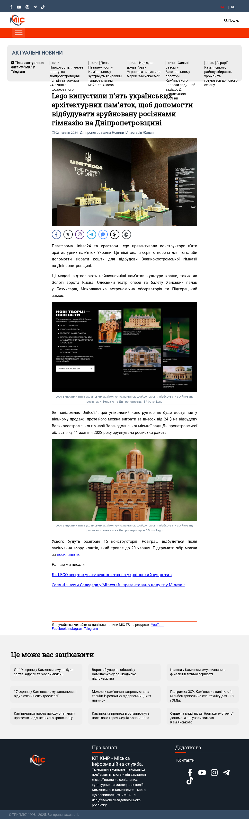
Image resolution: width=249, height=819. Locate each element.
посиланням (68, 554)
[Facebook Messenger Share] (103, 234)
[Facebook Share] (56, 234)
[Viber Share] (79, 234)
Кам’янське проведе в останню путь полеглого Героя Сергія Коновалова (121, 716)
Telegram (91, 629)
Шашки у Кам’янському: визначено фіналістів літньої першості (198, 672)
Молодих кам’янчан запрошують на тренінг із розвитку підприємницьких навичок (121, 696)
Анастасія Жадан (140, 132)
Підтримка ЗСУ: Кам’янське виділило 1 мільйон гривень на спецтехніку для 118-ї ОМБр (202, 696)
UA (222, 7)
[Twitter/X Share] (68, 234)
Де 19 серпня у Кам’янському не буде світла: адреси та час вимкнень (43, 672)
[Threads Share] (114, 234)
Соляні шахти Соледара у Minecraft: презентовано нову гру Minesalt (118, 584)
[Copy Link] (126, 234)
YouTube (157, 625)
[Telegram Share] (91, 234)
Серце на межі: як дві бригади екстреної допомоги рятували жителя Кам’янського (201, 718)
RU (233, 7)
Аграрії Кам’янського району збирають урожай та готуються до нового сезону (221, 74)
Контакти (185, 760)
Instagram (75, 629)
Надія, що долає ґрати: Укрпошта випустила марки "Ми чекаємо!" (143, 69)
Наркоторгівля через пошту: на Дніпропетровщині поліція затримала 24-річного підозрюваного (66, 76)
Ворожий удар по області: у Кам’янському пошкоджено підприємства (114, 674)
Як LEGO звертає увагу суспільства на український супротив (112, 574)
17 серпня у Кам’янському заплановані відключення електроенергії (45, 694)
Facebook (59, 629)
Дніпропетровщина (95, 132)
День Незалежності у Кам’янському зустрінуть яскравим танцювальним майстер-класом (105, 74)
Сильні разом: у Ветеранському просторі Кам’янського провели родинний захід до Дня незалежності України (180, 80)
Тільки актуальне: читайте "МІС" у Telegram (27, 67)
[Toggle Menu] (19, 32)
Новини (118, 132)
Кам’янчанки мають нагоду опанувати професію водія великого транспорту (45, 716)
